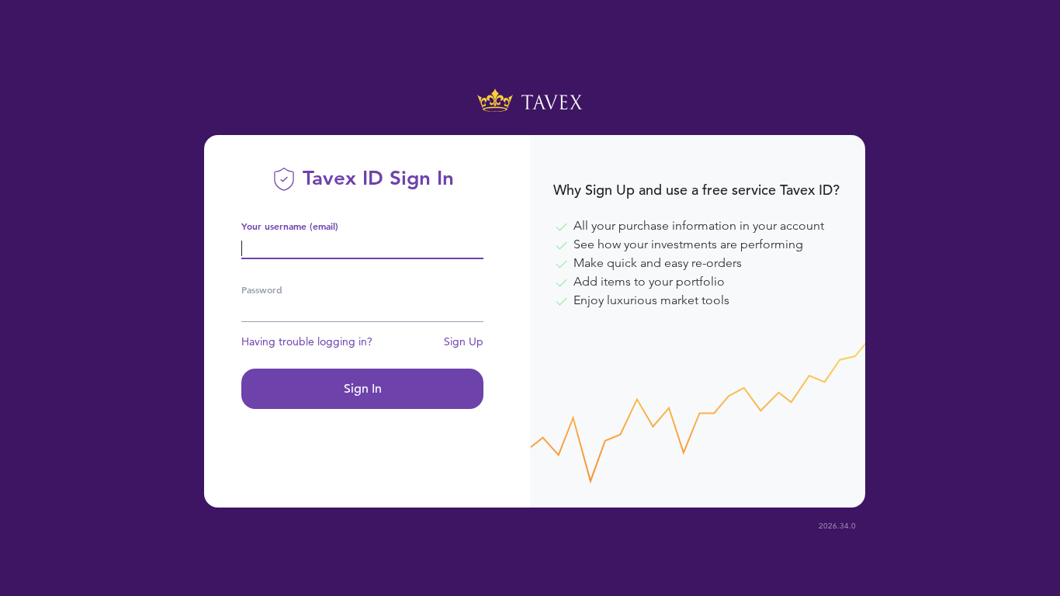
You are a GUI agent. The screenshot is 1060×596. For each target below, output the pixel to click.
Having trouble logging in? (306, 341)
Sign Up (463, 341)
